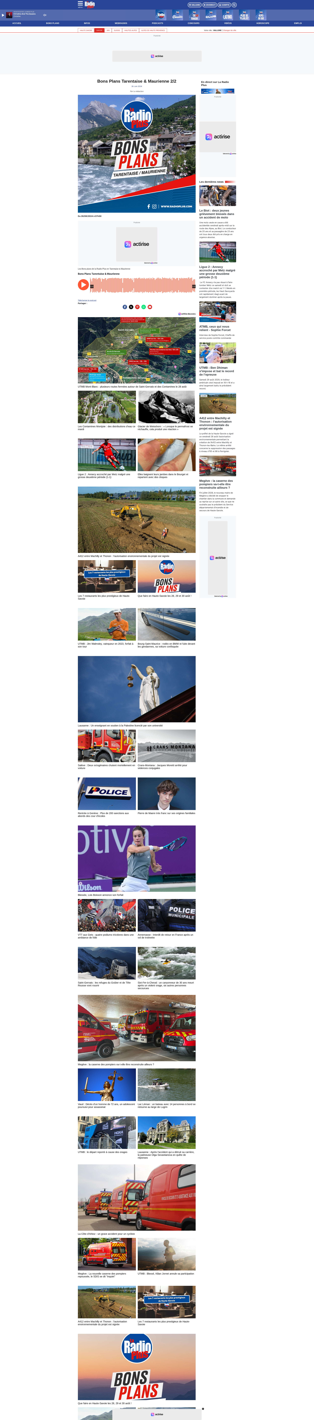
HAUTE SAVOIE (86, 30)
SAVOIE (99, 30)
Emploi (298, 23)
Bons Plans (52, 23)
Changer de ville (229, 30)
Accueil (16, 23)
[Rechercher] (234, 4)
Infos (87, 23)
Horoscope (262, 23)
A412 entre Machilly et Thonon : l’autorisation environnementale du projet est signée (215, 423)
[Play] (3, 15)
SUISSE (117, 30)
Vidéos (228, 23)
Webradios (121, 23)
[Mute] (45, 15)
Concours (193, 23)
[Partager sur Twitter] (130, 308)
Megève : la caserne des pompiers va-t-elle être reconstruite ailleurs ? (216, 484)
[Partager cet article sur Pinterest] (137, 308)
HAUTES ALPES (130, 30)
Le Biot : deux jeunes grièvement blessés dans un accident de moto (216, 214)
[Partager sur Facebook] (124, 308)
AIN (108, 30)
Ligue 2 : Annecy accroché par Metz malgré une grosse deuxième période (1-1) (217, 272)
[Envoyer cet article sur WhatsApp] (143, 308)
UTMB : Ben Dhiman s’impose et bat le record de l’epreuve (216, 371)
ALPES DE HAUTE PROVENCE (153, 30)
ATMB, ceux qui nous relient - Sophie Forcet (215, 328)
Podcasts (157, 23)
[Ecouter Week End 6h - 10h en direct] (217, 91)
